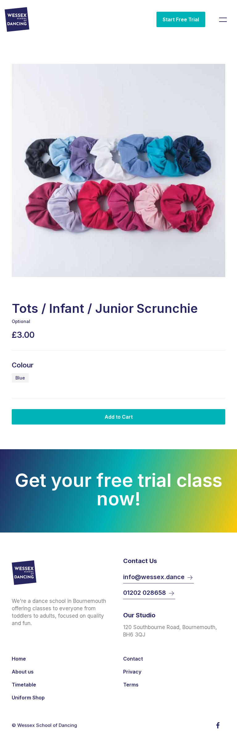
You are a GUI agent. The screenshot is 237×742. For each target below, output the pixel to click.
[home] (19, 19)
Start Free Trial (181, 19)
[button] (222, 19)
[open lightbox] (118, 170)
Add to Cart (119, 417)
